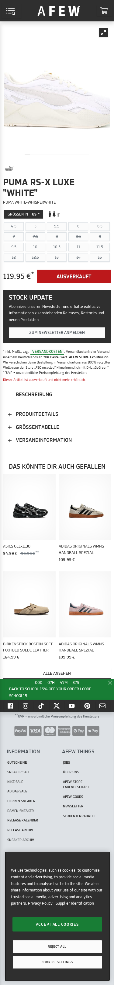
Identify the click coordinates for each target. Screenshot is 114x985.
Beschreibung (33, 394)
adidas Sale (17, 791)
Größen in (22, 214)
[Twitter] (57, 706)
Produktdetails (36, 414)
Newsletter (73, 806)
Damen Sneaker (20, 811)
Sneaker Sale (18, 772)
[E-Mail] (103, 706)
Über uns (71, 772)
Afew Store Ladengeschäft (76, 784)
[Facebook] (11, 706)
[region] (57, 916)
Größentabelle (37, 427)
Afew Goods (73, 797)
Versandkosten (47, 351)
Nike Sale (15, 782)
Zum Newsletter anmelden (57, 332)
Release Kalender (22, 820)
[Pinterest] (88, 706)
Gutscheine (17, 762)
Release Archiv (20, 830)
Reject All (57, 946)
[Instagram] (26, 706)
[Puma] (9, 168)
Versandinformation (43, 440)
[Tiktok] (41, 706)
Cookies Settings (57, 962)
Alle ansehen (57, 673)
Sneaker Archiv (20, 840)
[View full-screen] (103, 32)
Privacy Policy (40, 903)
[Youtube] (72, 706)
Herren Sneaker (21, 801)
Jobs (66, 762)
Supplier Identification (75, 903)
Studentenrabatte (79, 816)
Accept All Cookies (57, 924)
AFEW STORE (58, 10)
